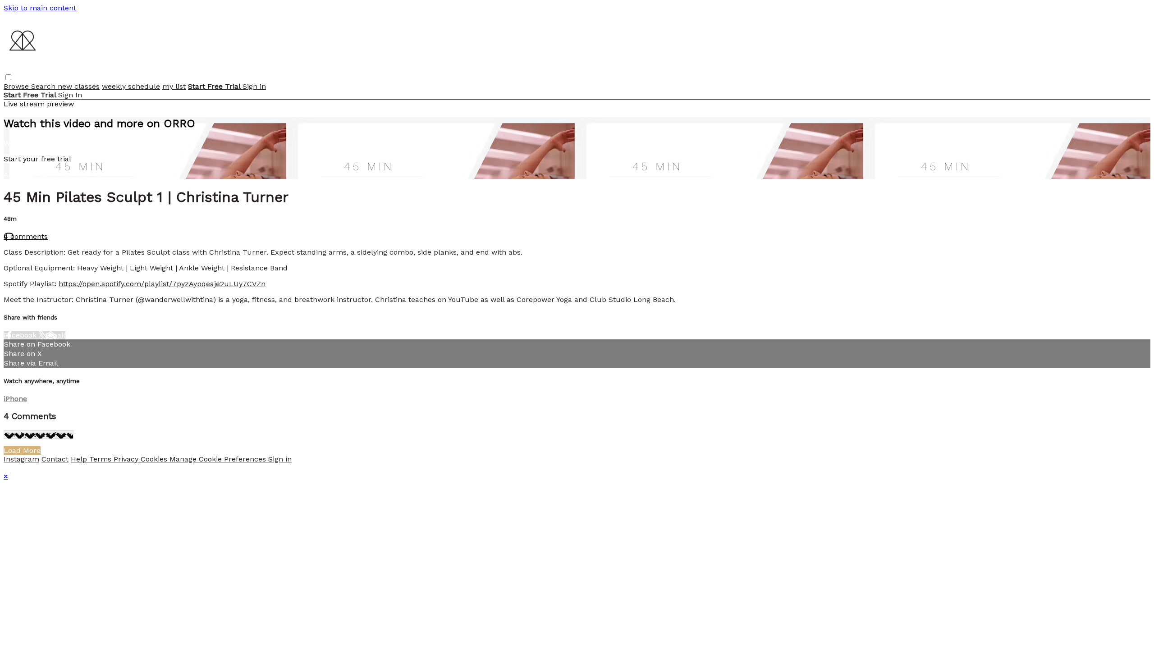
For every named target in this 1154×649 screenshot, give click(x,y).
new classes (79, 86)
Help (80, 459)
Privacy (127, 459)
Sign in (254, 86)
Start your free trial (37, 159)
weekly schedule (131, 86)
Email (55, 335)
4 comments (26, 236)
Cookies (155, 459)
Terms (101, 459)
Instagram (21, 459)
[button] (8, 77)
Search (44, 86)
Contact (55, 459)
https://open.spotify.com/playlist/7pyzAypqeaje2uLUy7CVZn (162, 283)
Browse (17, 86)
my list (174, 86)
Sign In (70, 95)
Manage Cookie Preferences (218, 459)
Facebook (21, 335)
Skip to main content (40, 8)
